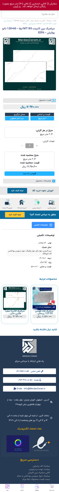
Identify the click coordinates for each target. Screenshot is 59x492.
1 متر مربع (34, 266)
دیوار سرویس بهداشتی (16, 250)
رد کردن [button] (17, 6)
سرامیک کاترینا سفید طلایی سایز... (15, 312)
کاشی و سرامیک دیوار (37, 21)
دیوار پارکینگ (30, 250)
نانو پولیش (42, 242)
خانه (54, 21)
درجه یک (42, 257)
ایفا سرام (43, 262)
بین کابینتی (47, 250)
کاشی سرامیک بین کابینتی (39, 472)
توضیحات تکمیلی (41, 224)
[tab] (43, 225)
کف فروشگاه (47, 253)
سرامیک (49, 21)
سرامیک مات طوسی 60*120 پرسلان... (44, 312)
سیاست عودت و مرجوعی (39, 469)
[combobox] (29, 14)
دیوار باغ (39, 250)
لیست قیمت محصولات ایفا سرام (36, 479)
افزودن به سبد (29, 173)
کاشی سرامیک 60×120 (21, 21)
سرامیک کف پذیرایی (41, 466)
